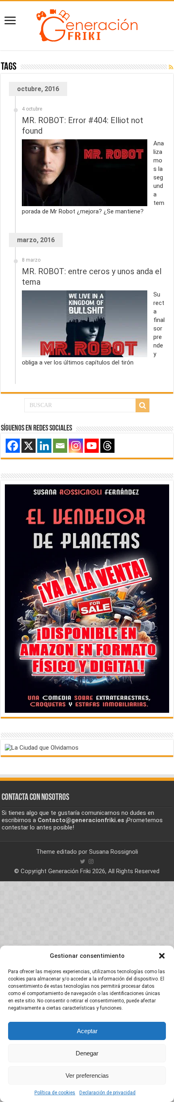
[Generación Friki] (87, 24)
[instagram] (91, 861)
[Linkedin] (44, 446)
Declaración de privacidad (107, 1093)
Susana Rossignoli (113, 851)
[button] (162, 956)
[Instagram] (76, 446)
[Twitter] (82, 861)
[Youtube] (92, 446)
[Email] (60, 446)
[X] (28, 446)
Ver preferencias (87, 1075)
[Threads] (107, 446)
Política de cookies (54, 1093)
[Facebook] (13, 446)
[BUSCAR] (142, 405)
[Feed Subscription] (171, 67)
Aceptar (87, 1030)
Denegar (87, 1053)
